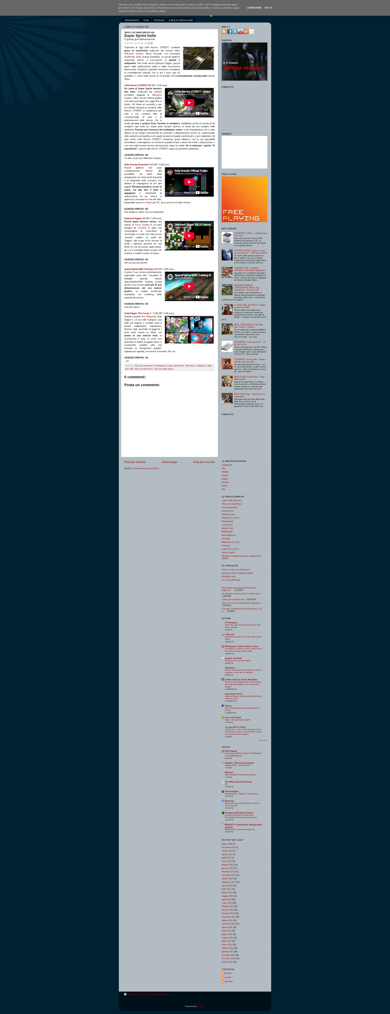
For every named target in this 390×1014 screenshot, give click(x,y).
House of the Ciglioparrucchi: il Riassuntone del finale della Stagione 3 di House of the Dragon (243, 684)
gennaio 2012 (227, 910)
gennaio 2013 (227, 868)
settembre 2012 (228, 882)
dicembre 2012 (228, 871)
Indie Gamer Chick (233, 694)
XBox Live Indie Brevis (232, 504)
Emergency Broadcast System (239, 813)
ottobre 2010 (227, 962)
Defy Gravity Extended (136, 164)
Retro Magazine (229, 535)
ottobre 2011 (227, 920)
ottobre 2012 (227, 878)
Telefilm (225, 472)
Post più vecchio (204, 462)
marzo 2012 (227, 903)
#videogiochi (160, 366)
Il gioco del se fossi (230, 549)
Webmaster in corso (230, 542)
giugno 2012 (227, 892)
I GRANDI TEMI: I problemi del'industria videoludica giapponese (250, 269)
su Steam (147, 202)
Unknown (229, 981)
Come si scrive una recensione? (236, 569)
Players (228, 706)
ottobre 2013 (227, 851)
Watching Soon (228, 514)
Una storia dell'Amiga (231, 580)
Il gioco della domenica (232, 500)
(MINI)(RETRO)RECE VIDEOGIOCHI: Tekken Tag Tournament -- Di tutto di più (246, 287)
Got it (268, 7)
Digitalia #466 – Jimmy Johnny (237, 765)
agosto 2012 (227, 885)
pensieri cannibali (233, 658)
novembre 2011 (228, 917)
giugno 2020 (227, 844)
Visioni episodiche (230, 507)
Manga (225, 479)
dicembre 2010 (228, 955)
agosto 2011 (227, 927)
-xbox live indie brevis (143, 366)
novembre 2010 (228, 958)
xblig (209, 366)
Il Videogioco (231, 622)
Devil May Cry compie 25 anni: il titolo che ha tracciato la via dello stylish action (243, 650)
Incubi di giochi (228, 552)
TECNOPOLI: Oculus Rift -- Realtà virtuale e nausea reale (249, 360)
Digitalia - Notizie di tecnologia (239, 763)
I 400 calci (229, 634)
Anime (224, 486)
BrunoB (228, 973)
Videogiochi (227, 465)
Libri (223, 489)
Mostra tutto (263, 740)
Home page (169, 462)
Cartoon (225, 482)
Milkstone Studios (133, 53)
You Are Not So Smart (235, 727)
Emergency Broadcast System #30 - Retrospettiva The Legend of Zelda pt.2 (241, 816)
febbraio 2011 (227, 948)
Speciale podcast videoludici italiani (237, 573)
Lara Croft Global (233, 717)
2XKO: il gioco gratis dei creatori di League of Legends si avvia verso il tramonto (243, 671)
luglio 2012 (226, 889)
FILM (146, 20)
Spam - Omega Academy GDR (237, 720)
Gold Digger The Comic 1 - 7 (139, 313)
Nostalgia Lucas (229, 576)
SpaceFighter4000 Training (138, 269)
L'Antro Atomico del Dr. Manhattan (241, 679)
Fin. (226, 784)
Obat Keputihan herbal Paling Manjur (240, 775)
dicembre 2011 (228, 913)
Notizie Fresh (227, 528)
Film (223, 468)
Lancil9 (228, 977)
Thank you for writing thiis (233, 599)
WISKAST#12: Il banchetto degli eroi (240, 829)
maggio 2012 (227, 896)
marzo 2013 (227, 861)
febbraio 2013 (228, 865)
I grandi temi (227, 525)
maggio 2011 (227, 938)
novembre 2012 (228, 875)
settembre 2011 (228, 924)
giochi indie (179, 366)
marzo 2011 (227, 944)
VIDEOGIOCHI (132, 20)
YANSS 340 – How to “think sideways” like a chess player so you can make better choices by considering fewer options (243, 731)
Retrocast (229, 801)
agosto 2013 (227, 854)
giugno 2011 (227, 934)
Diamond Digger (133, 218)
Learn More (254, 7)
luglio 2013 (226, 858)
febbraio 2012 (228, 906)
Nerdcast (229, 772)
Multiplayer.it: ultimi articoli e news (241, 646)
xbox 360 (129, 369)
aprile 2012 (226, 899)
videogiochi (201, 366)
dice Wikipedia (148, 316)
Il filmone (226, 545)
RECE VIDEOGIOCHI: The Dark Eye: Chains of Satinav (248, 326)
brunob (170, 366)
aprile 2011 (226, 941)
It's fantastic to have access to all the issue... (242, 593)
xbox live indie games (163, 369)
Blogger (200, 1006)
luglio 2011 (226, 931)
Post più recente (134, 462)
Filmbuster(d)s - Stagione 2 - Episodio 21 (242, 794)
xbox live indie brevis (143, 369)
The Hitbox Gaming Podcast (238, 782)
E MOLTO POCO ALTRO (181, 20)
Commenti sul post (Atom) (146, 468)
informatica (190, 366)
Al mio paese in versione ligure (237, 661)
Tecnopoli (226, 538)
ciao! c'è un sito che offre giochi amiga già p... (242, 603)
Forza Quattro (142, 225)
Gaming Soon (228, 511)
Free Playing (231, 751)
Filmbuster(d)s (232, 791)
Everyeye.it (230, 668)
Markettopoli (227, 531)
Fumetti (225, 475)
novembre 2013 (228, 847)
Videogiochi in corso (230, 518)
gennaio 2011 (227, 951)
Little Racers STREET (135, 85)
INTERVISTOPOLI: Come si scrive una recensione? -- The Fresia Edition (250, 251)
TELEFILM (159, 20)
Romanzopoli (227, 521)
